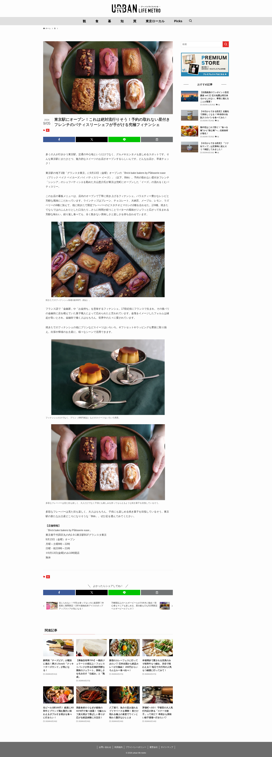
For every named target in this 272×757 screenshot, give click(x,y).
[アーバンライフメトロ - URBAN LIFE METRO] (136, 8)
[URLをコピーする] (157, 139)
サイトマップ (167, 747)
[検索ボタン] (190, 21)
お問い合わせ (105, 747)
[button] (59, 139)
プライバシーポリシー (136, 747)
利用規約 (118, 747)
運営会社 (154, 747)
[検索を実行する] (226, 44)
